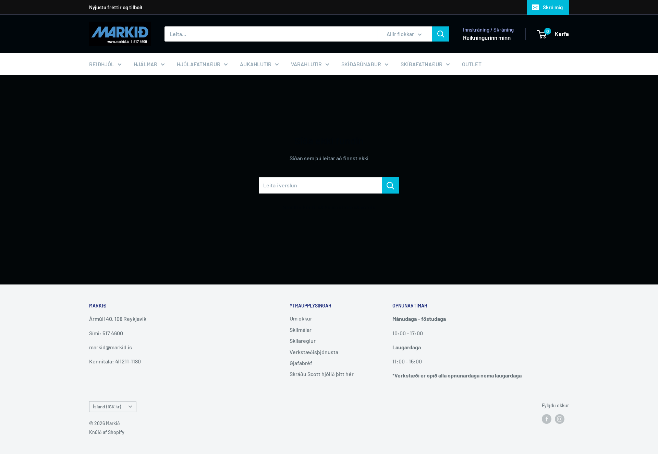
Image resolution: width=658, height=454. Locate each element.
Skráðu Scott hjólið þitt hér (322, 374)
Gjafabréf (301, 363)
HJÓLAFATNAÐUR (198, 64)
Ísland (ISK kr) (107, 406)
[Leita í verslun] (390, 185)
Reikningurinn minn (487, 37)
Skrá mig (553, 7)
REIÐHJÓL (101, 64)
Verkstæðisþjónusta (314, 352)
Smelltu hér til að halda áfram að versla (329, 207)
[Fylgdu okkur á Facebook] (546, 418)
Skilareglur (303, 340)
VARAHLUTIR (306, 64)
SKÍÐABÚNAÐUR (361, 64)
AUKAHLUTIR (255, 64)
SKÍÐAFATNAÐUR (421, 64)
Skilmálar (301, 329)
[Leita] (440, 34)
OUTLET (472, 64)
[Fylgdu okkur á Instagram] (559, 418)
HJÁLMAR (145, 64)
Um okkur (301, 318)
